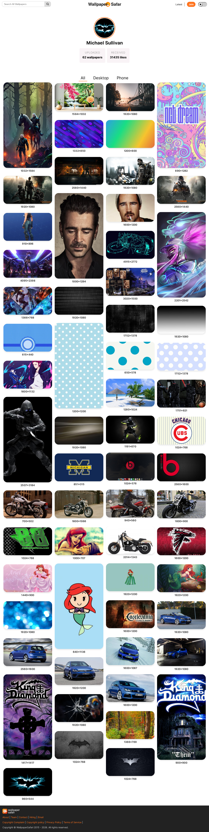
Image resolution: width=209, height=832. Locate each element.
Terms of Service (72, 822)
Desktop (101, 78)
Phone (122, 78)
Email (40, 817)
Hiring (33, 817)
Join (191, 4)
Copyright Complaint (13, 822)
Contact (23, 817)
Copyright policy (35, 822)
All (83, 78)
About (5, 817)
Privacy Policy (53, 822)
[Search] (47, 4)
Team (14, 817)
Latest (179, 4)
